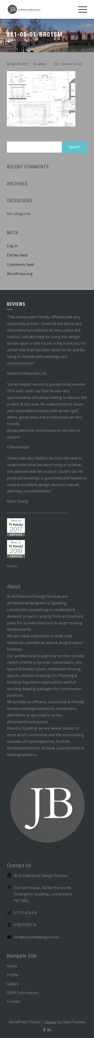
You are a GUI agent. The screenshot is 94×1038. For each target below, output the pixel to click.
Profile (12, 974)
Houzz (12, 565)
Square (50, 1021)
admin (41, 64)
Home (12, 965)
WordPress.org (20, 273)
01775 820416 (25, 912)
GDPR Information (22, 992)
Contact (13, 1001)
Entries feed (17, 255)
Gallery (13, 983)
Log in (12, 245)
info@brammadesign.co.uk (36, 937)
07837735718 (25, 924)
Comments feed (20, 264)
